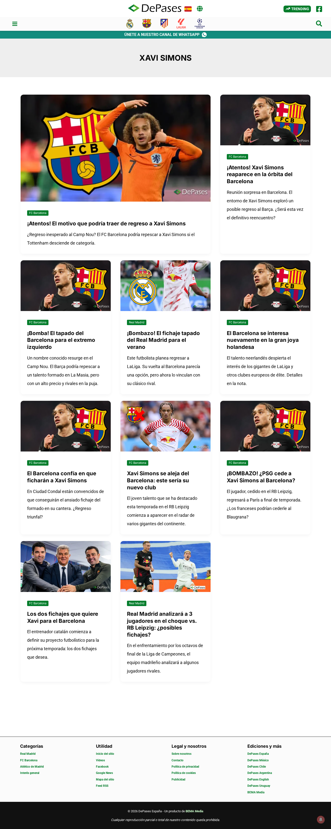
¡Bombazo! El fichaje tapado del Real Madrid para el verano (163, 340)
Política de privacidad (185, 766)
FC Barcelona (38, 213)
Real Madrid (136, 322)
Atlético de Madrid (32, 766)
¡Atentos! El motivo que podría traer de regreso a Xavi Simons (106, 223)
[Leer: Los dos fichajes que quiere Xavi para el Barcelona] (66, 566)
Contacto (177, 760)
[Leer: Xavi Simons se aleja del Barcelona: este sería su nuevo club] (165, 425)
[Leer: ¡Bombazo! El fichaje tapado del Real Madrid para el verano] (165, 285)
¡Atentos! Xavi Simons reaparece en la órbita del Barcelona (259, 174)
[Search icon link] (319, 25)
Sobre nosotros (181, 753)
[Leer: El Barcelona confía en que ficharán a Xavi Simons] (66, 425)
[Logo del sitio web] (154, 8)
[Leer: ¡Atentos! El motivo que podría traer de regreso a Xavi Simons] (116, 147)
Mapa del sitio (105, 779)
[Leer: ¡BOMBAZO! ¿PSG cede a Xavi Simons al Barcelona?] (265, 425)
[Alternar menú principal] (14, 24)
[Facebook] (319, 9)
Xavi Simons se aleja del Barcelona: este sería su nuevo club (158, 480)
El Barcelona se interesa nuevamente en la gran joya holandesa (263, 340)
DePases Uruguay (258, 786)
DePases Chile (256, 766)
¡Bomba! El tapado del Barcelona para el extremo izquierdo (61, 340)
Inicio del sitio (105, 753)
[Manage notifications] (321, 819)
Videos (100, 760)
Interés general (29, 773)
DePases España (258, 753)
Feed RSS (102, 786)
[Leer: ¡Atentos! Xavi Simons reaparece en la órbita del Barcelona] (265, 119)
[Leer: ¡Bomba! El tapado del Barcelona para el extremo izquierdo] (66, 285)
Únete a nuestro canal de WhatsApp (161, 34)
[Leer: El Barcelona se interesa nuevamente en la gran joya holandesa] (265, 285)
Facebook (102, 766)
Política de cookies (184, 773)
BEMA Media (255, 792)
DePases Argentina (259, 773)
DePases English (258, 779)
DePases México (258, 760)
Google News (104, 773)
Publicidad (178, 779)
